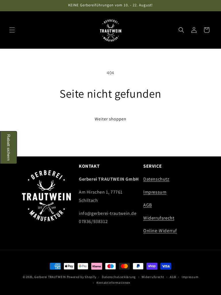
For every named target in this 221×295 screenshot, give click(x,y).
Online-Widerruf (160, 231)
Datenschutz (156, 179)
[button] (12, 30)
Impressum (154, 192)
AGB (147, 205)
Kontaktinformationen (113, 283)
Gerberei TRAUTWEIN (50, 277)
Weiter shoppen (110, 119)
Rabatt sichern (8, 147)
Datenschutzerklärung (119, 277)
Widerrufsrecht (158, 218)
